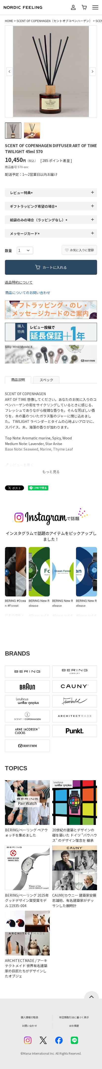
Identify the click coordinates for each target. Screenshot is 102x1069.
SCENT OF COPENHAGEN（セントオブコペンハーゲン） (54, 21)
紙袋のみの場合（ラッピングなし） (39, 219)
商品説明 (18, 379)
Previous (9, 71)
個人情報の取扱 (29, 1017)
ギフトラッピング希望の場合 (34, 206)
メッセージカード (25, 233)
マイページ (73, 7)
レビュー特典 (22, 192)
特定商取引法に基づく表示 (74, 1017)
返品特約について (19, 282)
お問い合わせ (29, 1025)
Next (93, 71)
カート (84, 7)
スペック (46, 379)
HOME (9, 21)
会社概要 (74, 1025)
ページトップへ (91, 995)
